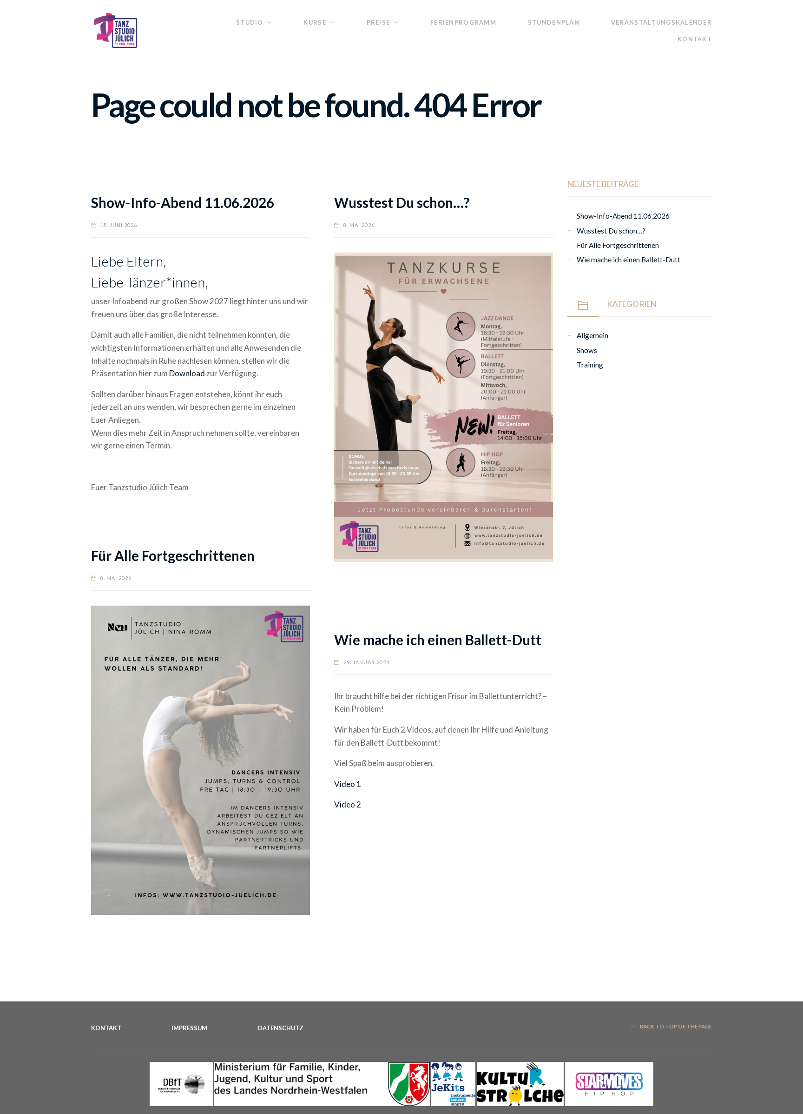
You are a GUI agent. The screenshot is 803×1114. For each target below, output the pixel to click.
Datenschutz (280, 1028)
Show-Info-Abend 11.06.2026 (182, 202)
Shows (587, 350)
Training (590, 364)
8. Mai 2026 (359, 225)
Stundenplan (553, 22)
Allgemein (592, 335)
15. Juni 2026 (118, 225)
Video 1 (347, 784)
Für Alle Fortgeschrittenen (173, 555)
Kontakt (695, 39)
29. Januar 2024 (366, 662)
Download (187, 373)
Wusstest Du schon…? (401, 202)
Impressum (189, 1028)
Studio (249, 22)
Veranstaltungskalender (661, 22)
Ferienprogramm (463, 22)
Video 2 (347, 804)
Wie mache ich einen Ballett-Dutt (437, 640)
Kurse (314, 22)
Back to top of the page (675, 1026)
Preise (378, 22)
